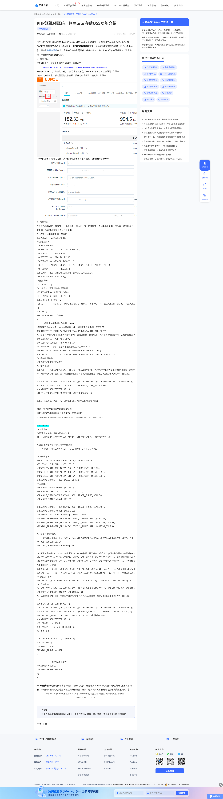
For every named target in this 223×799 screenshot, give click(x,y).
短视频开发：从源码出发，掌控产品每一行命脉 (163, 159)
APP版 (132, 14)
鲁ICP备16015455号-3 (120, 784)
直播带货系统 (70, 5)
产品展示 (133, 762)
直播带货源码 (83, 775)
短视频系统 (86, 5)
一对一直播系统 (121, 5)
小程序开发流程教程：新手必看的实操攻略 (161, 119)
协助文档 (56, 14)
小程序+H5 (142, 14)
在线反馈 (133, 768)
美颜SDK (107, 768)
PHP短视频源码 (44, 29)
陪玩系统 (138, 5)
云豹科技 (37, 14)
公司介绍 (133, 755)
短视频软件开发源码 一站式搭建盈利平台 (160, 146)
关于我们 (178, 5)
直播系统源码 (83, 755)
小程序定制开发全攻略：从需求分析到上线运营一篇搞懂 (165, 128)
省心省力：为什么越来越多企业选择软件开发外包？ (164, 137)
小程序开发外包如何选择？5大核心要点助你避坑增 (164, 124)
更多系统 (152, 5)
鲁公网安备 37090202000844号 (178, 784)
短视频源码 (82, 762)
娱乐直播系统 (103, 5)
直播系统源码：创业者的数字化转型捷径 (160, 150)
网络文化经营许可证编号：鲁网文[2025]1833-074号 (146, 784)
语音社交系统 (109, 755)
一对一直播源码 (84, 768)
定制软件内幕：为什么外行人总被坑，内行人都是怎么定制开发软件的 (165, 141)
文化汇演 (133, 775)
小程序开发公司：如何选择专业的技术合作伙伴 (163, 132)
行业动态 (165, 5)
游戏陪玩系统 (109, 762)
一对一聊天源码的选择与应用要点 (157, 154)
